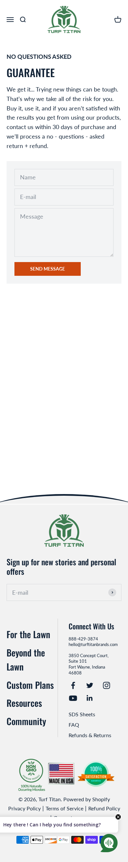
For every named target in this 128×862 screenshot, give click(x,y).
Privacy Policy (24, 808)
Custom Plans (30, 684)
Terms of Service (64, 808)
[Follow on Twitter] (89, 685)
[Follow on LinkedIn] (89, 698)
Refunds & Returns (90, 735)
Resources (24, 702)
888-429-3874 (83, 638)
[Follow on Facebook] (73, 685)
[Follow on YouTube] (73, 698)
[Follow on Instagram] (106, 685)
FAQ (74, 724)
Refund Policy (104, 808)
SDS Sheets (82, 714)
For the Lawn (28, 634)
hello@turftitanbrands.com (93, 644)
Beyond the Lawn (26, 659)
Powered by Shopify (86, 799)
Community (26, 721)
